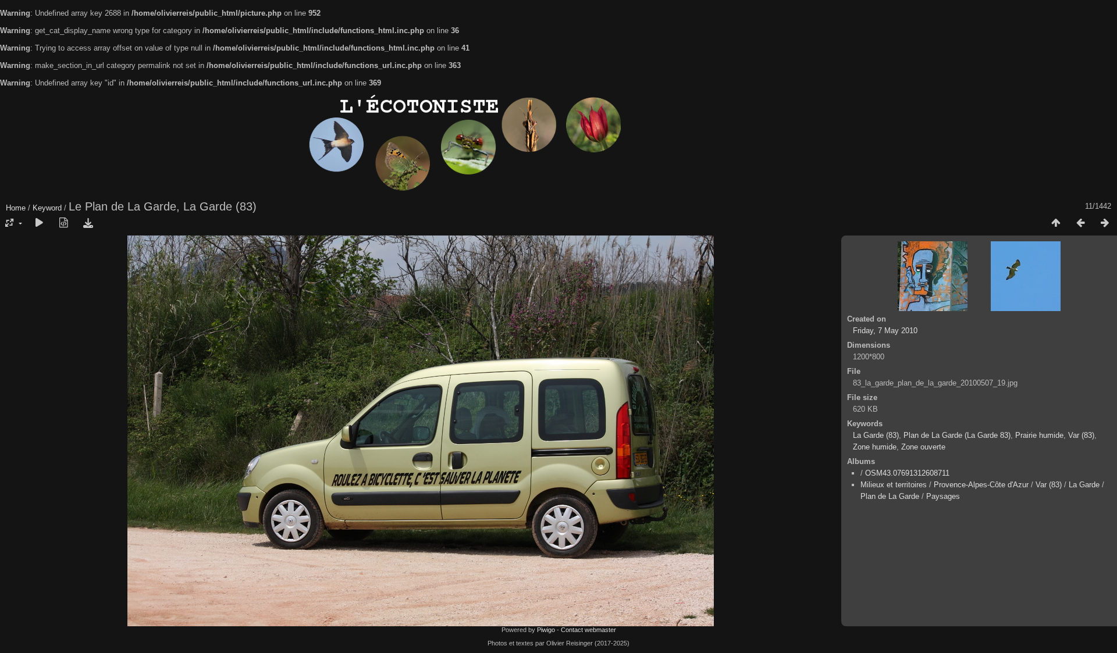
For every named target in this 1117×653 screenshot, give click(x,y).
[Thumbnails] (1056, 223)
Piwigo (546, 629)
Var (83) (1081, 435)
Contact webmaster (588, 629)
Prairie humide (1039, 435)
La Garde (1084, 484)
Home (16, 208)
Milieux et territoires (893, 484)
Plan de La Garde (889, 496)
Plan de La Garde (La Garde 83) (957, 435)
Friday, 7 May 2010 (885, 330)
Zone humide (875, 447)
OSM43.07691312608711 (907, 473)
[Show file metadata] (63, 223)
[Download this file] (88, 223)
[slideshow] (39, 223)
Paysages (943, 496)
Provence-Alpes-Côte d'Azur (981, 484)
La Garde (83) (876, 435)
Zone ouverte (923, 447)
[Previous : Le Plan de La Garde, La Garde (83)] (1080, 223)
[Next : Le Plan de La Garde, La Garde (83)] (1105, 223)
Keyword (47, 208)
